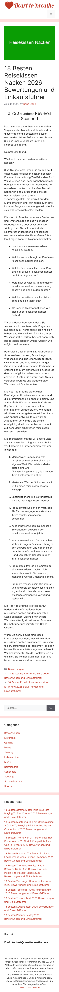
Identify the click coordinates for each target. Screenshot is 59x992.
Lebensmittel (11, 757)
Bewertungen (16, 669)
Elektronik (9, 737)
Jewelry (8, 752)
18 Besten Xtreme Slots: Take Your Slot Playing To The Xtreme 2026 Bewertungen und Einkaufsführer (28, 813)
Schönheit (10, 771)
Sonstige (9, 776)
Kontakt (37, 987)
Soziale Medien (13, 781)
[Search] (51, 708)
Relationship (11, 766)
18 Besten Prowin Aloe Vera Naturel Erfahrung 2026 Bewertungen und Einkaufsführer (26, 686)
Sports (8, 786)
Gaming (8, 742)
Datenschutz (24, 987)
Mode (7, 762)
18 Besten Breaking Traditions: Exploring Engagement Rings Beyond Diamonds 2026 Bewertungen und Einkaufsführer (29, 857)
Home (7, 747)
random (27, 113)
